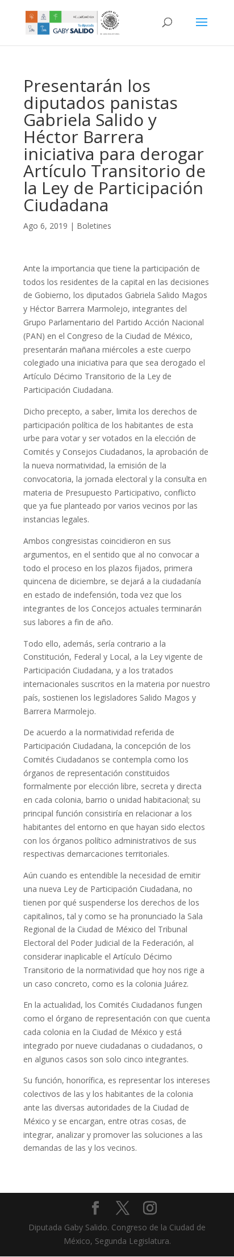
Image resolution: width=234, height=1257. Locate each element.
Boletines (94, 225)
